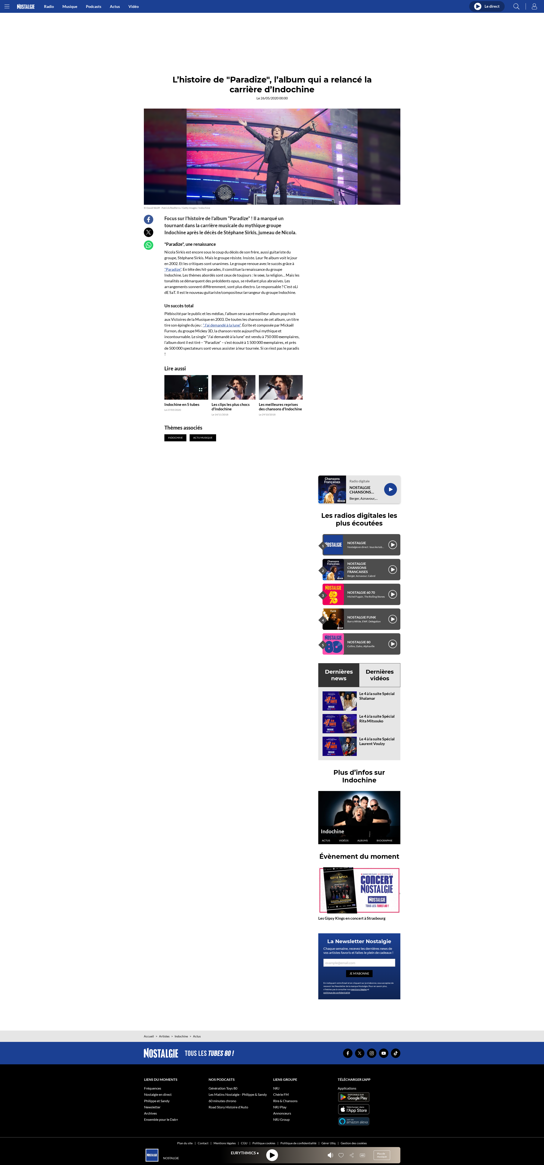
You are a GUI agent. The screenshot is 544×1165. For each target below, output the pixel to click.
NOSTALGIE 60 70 (361, 592)
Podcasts (93, 6)
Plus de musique (382, 1155)
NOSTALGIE (356, 543)
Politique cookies (263, 1143)
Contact (203, 1143)
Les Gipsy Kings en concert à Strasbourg (351, 918)
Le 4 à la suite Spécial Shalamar (377, 696)
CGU (244, 1143)
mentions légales (359, 989)
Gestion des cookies (354, 1143)
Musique (69, 6)
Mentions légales (225, 1143)
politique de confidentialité (336, 992)
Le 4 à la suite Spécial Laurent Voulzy (377, 741)
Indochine (332, 831)
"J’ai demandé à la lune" (222, 325)
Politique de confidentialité (298, 1143)
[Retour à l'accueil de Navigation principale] (25, 6)
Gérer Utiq (328, 1143)
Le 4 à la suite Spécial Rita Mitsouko (377, 718)
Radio (49, 6)
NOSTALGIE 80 (358, 642)
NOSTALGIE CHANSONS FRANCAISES (361, 490)
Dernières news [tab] (339, 675)
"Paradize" (172, 269)
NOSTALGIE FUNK (361, 617)
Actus (115, 6)
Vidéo (133, 6)
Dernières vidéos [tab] (380, 675)
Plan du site (185, 1143)
